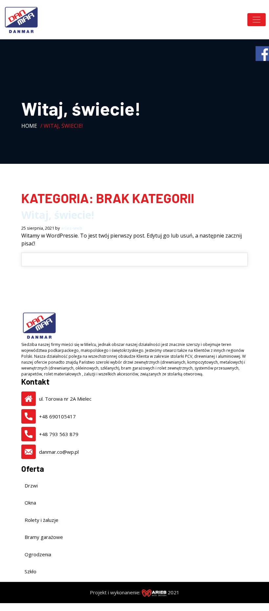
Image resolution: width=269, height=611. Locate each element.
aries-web (71, 228)
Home (29, 125)
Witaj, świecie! (57, 215)
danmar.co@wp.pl (59, 452)
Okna (30, 502)
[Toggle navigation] (256, 19)
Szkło (30, 571)
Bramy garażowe (44, 537)
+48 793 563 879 (58, 434)
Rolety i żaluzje (41, 520)
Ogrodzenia (38, 554)
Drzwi (31, 485)
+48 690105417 (57, 416)
